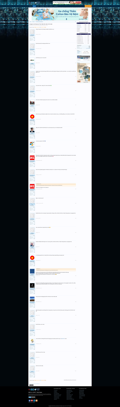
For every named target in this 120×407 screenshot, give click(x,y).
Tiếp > (45, 27)
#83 (75, 132)
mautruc (32, 133)
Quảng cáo (78, 62)
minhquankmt (32, 91)
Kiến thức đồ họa (69, 392)
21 (34, 52)
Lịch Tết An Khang (88, 48)
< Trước (35, 27)
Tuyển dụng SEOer (81, 390)
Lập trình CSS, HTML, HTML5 (70, 399)
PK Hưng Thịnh (37, 48)
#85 (75, 160)
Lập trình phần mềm (69, 390)
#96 (75, 315)
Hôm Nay (78, 50)
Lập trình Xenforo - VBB (70, 394)
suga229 (32, 247)
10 (34, 108)
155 (34, 263)
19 (34, 360)
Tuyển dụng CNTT (81, 391)
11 (34, 178)
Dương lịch (78, 51)
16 (34, 376)
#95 (75, 301)
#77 (75, 48)
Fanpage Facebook (79, 55)
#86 (75, 174)
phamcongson (44, 25)
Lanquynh (32, 274)
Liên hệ (31, 402)
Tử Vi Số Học (37, 329)
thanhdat (37, 357)
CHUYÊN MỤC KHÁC (83, 388)
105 (34, 136)
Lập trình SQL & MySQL (70, 391)
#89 (75, 218)
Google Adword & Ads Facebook (57, 394)
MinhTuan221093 (32, 302)
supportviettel (32, 119)
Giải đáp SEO (55, 399)
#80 (75, 90)
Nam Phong (32, 218)
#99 (75, 357)
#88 (75, 203)
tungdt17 (32, 63)
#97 (75, 329)
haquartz (32, 315)
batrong (32, 371)
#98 (75, 343)
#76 (75, 34)
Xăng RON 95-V (79, 24)
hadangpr (37, 232)
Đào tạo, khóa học (81, 392)
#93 (75, 275)
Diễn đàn (34, 6)
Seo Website (55, 391)
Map (29, 402)
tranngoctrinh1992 (32, 288)
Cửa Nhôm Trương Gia (32, 204)
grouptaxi (32, 105)
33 (34, 277)
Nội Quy (34, 402)
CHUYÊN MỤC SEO (57, 388)
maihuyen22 (37, 34)
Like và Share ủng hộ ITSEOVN (34, 383)
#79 (75, 76)
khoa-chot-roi (37, 76)
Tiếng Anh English (81, 393)
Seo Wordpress (55, 392)
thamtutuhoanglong (38, 160)
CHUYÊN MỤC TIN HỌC (70, 388)
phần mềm (63, 338)
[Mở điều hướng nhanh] (75, 21)
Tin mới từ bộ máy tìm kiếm (36, 25)
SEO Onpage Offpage (56, 393)
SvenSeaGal (32, 146)
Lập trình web (68, 393)
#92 (75, 260)
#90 (75, 232)
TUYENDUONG (32, 344)
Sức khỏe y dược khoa (82, 394)
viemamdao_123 (32, 175)
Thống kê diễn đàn (79, 45)
